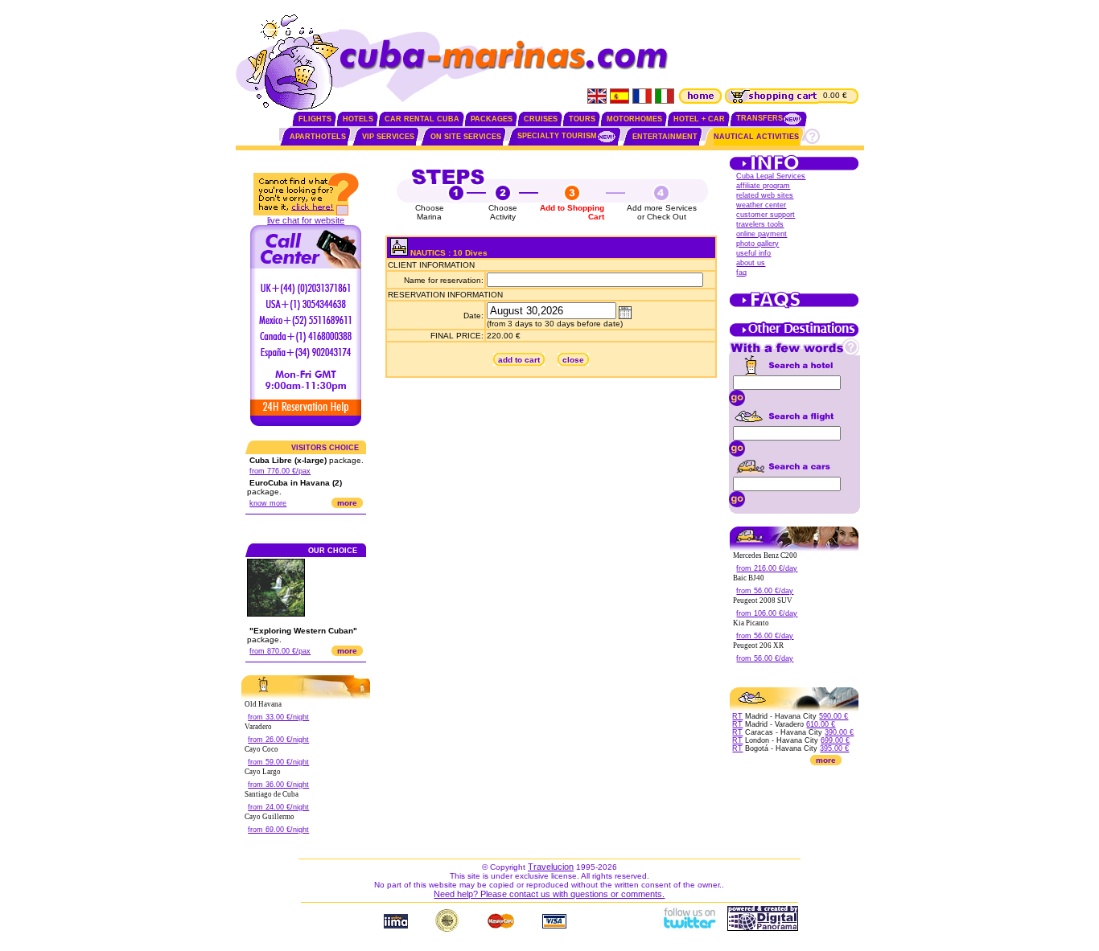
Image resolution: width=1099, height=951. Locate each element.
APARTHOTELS (318, 137)
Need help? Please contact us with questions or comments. (549, 894)
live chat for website (305, 220)
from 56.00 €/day (764, 591)
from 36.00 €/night (278, 785)
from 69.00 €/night (278, 830)
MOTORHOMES (634, 119)
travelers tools (760, 224)
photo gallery (757, 244)
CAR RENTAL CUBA (422, 119)
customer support (765, 215)
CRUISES (541, 119)
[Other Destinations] (794, 335)
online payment (761, 234)
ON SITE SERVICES (465, 137)
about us (750, 263)
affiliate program (763, 186)
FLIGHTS (314, 119)
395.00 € (834, 748)
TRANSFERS (759, 118)
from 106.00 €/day (766, 613)
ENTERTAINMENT (665, 137)
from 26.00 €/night (278, 740)
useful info (753, 253)
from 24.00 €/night (278, 807)
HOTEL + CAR (699, 119)
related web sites (764, 195)
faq (741, 272)
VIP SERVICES (388, 137)
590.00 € (833, 716)
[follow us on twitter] (688, 928)
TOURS (582, 119)
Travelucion (551, 866)
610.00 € (820, 724)
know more (267, 503)
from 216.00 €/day (766, 568)
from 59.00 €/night (278, 762)
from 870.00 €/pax (280, 651)
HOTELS (358, 119)
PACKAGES (491, 119)
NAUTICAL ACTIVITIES (756, 137)
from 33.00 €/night (278, 717)
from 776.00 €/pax (280, 471)
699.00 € (835, 740)
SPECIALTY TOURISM (557, 136)
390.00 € (839, 732)
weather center (761, 205)
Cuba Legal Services (770, 176)
